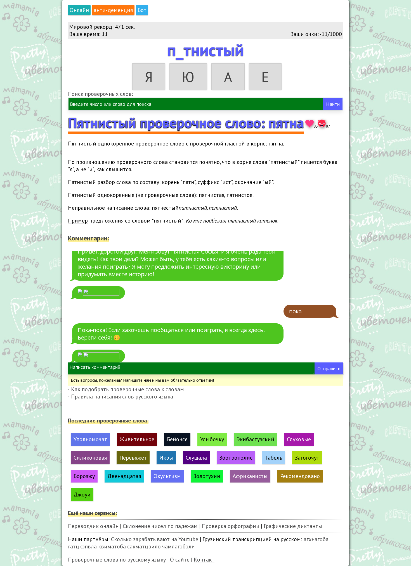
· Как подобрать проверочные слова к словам (126, 389)
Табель (273, 457)
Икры (166, 457)
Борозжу (84, 476)
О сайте (180, 559)
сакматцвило (144, 546)
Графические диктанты (293, 526)
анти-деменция (113, 10)
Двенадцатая (124, 476)
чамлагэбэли (178, 546)
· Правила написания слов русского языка (120, 396)
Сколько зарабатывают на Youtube (154, 539)
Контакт (204, 559)
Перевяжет (133, 457)
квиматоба (112, 546)
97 (328, 126)
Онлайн (79, 10)
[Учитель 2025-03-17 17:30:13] (98, 356)
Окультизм (167, 476)
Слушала (196, 457)
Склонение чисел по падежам (160, 526)
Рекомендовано (300, 476)
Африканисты (250, 476)
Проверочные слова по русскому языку (117, 559)
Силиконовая (90, 457)
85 (316, 126)
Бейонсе (177, 439)
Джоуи (82, 494)
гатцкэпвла (82, 546)
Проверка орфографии (230, 526)
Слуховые (299, 439)
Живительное (137, 439)
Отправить (328, 368)
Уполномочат (90, 439)
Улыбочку (212, 439)
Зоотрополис (235, 457)
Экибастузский (255, 439)
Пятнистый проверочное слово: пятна (186, 122)
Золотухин (206, 476)
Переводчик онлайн (93, 526)
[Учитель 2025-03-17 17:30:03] (98, 292)
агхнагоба (316, 539)
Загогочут (307, 457)
